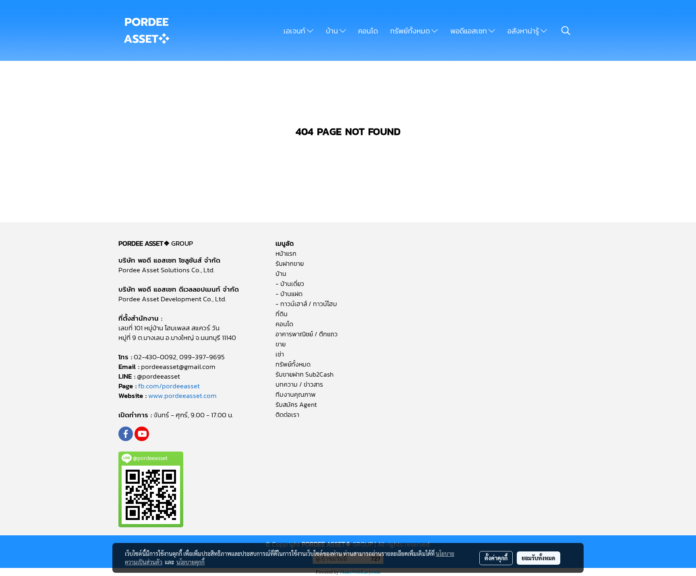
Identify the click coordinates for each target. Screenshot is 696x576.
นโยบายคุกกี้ (190, 562)
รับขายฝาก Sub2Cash (305, 374)
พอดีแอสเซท (469, 30)
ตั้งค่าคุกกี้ (496, 557)
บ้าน (333, 30)
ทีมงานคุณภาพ (296, 394)
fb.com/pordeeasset (169, 386)
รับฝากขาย (290, 263)
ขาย (281, 344)
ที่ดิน (282, 314)
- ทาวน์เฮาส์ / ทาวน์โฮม (306, 304)
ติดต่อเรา (287, 414)
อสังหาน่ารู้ (524, 30)
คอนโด (368, 30)
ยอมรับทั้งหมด (538, 557)
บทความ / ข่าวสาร (299, 384)
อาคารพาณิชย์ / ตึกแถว (307, 334)
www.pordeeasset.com (182, 395)
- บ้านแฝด (289, 293)
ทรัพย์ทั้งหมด (410, 30)
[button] (566, 30)
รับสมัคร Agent (296, 404)
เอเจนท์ (295, 30)
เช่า (280, 354)
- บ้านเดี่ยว (290, 283)
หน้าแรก (286, 253)
